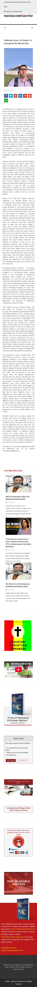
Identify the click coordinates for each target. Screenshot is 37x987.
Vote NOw (10, 760)
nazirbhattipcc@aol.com (9, 948)
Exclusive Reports (27, 965)
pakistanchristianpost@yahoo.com (12, 950)
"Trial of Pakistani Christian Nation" (22, 929)
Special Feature (16, 965)
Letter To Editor (10, 967)
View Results (23, 760)
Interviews (6, 965)
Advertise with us (18, 969)
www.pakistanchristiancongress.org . (12, 937)
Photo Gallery (20, 967)
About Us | (28, 967)
